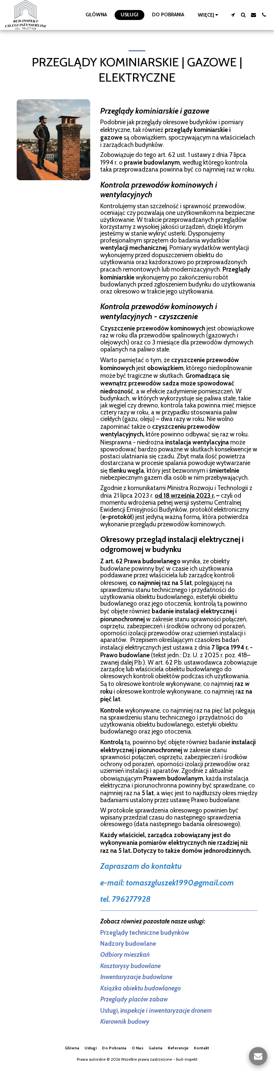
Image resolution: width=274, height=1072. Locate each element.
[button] (233, 14)
